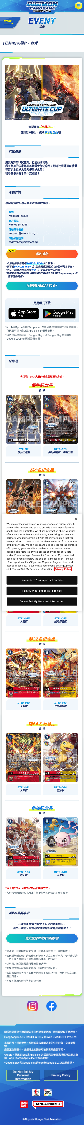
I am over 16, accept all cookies (42, 590)
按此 (33, 269)
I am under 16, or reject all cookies (42, 580)
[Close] (76, 518)
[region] (42, 562)
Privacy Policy (63, 569)
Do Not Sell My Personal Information (42, 601)
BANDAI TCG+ (35, 263)
